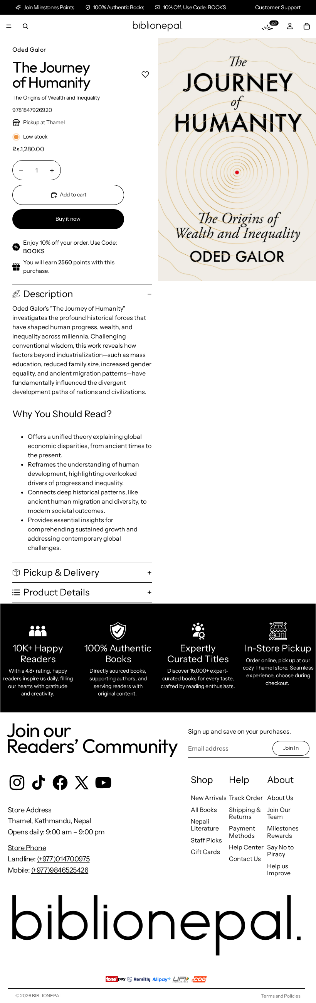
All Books (204, 810)
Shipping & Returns (245, 813)
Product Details (56, 592)
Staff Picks (206, 840)
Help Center (246, 847)
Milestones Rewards (283, 831)
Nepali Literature (205, 824)
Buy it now (68, 218)
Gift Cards (205, 852)
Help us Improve (279, 869)
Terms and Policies (281, 996)
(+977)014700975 (63, 859)
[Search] (25, 26)
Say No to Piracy (280, 850)
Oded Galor (29, 49)
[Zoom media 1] (237, 159)
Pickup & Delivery (61, 572)
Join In (291, 747)
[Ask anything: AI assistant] (270, 26)
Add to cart (73, 194)
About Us (280, 798)
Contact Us (245, 859)
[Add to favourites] (145, 74)
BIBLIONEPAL (47, 995)
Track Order (246, 798)
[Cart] (306, 26)
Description (48, 293)
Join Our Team (279, 813)
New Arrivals (209, 798)
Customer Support (278, 7)
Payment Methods (242, 831)
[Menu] (9, 26)
